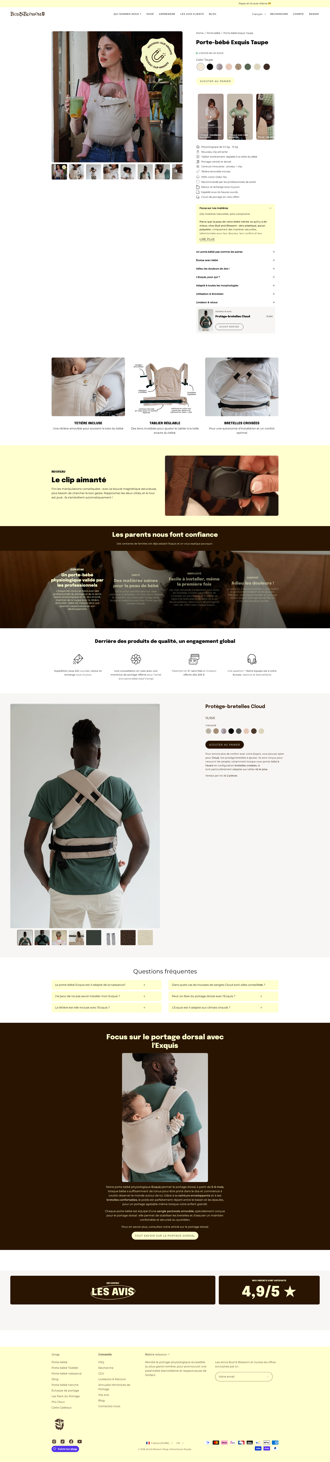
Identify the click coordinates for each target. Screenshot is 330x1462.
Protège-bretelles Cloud (232, 316)
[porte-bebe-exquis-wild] (266, 67)
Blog (101, 1400)
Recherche (105, 1367)
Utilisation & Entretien (210, 293)
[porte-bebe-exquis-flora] (257, 67)
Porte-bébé (59, 1362)
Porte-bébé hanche (65, 1385)
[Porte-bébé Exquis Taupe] (59, 172)
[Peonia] (238, 67)
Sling (55, 1379)
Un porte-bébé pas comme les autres (219, 251)
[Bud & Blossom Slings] (27, 14)
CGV (101, 1373)
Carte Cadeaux (62, 1407)
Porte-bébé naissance (67, 1373)
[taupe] (208, 731)
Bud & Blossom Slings (157, 1449)
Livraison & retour (207, 302)
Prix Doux (58, 1402)
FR (178, 1443)
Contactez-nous (109, 1406)
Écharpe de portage (65, 1390)
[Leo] (219, 67)
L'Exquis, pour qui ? (208, 277)
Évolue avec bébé (207, 260)
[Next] (270, 116)
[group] (165, 3)
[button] (279, 14)
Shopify (187, 1449)
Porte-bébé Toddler (65, 1367)
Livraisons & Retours (112, 1379)
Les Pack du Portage (66, 1396)
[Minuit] (210, 67)
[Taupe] (200, 67)
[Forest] (247, 67)
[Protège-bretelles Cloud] (205, 320)
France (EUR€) (160, 1443)
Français (257, 14)
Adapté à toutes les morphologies (217, 285)
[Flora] (261, 731)
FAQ (101, 1362)
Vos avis (103, 1394)
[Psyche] (228, 67)
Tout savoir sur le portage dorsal (165, 1235)
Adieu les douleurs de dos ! (212, 268)
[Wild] (254, 731)
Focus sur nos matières (214, 208)
